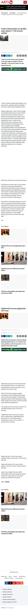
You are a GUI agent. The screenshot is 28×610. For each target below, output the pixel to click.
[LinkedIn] (9, 56)
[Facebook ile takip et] (6, 582)
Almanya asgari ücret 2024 (10, 602)
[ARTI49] (7, 2)
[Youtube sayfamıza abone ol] (14, 582)
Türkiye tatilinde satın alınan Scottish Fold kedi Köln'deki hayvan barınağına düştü (16, 7)
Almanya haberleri (7, 589)
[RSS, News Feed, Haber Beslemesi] (21, 582)
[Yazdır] (18, 56)
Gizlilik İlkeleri (22, 576)
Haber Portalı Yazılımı (9, 607)
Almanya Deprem (7, 597)
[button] (20, 56)
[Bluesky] (7, 56)
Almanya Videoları (7, 592)
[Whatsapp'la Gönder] (11, 56)
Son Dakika (12, 13)
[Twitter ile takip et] (10, 582)
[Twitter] (4, 56)
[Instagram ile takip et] (18, 582)
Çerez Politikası (19, 578)
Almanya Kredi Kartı (8, 594)
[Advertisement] (14, 21)
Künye (10, 576)
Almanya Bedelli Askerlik (9, 599)
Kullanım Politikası (9, 578)
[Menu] (25, 2)
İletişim (15, 576)
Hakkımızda (4, 576)
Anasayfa (5, 13)
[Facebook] (2, 56)
